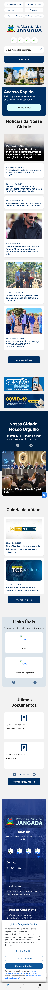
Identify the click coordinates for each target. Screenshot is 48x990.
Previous (17, 445)
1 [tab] (20, 774)
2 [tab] (24, 774)
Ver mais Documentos (24, 781)
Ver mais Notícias (24, 360)
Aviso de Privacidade (19, 973)
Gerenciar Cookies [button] (24, 966)
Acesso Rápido (24, 107)
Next (30, 445)
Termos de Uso (33, 973)
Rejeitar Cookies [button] (24, 951)
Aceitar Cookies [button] (24, 958)
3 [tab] (28, 774)
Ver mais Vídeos (24, 600)
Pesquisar (24, 59)
